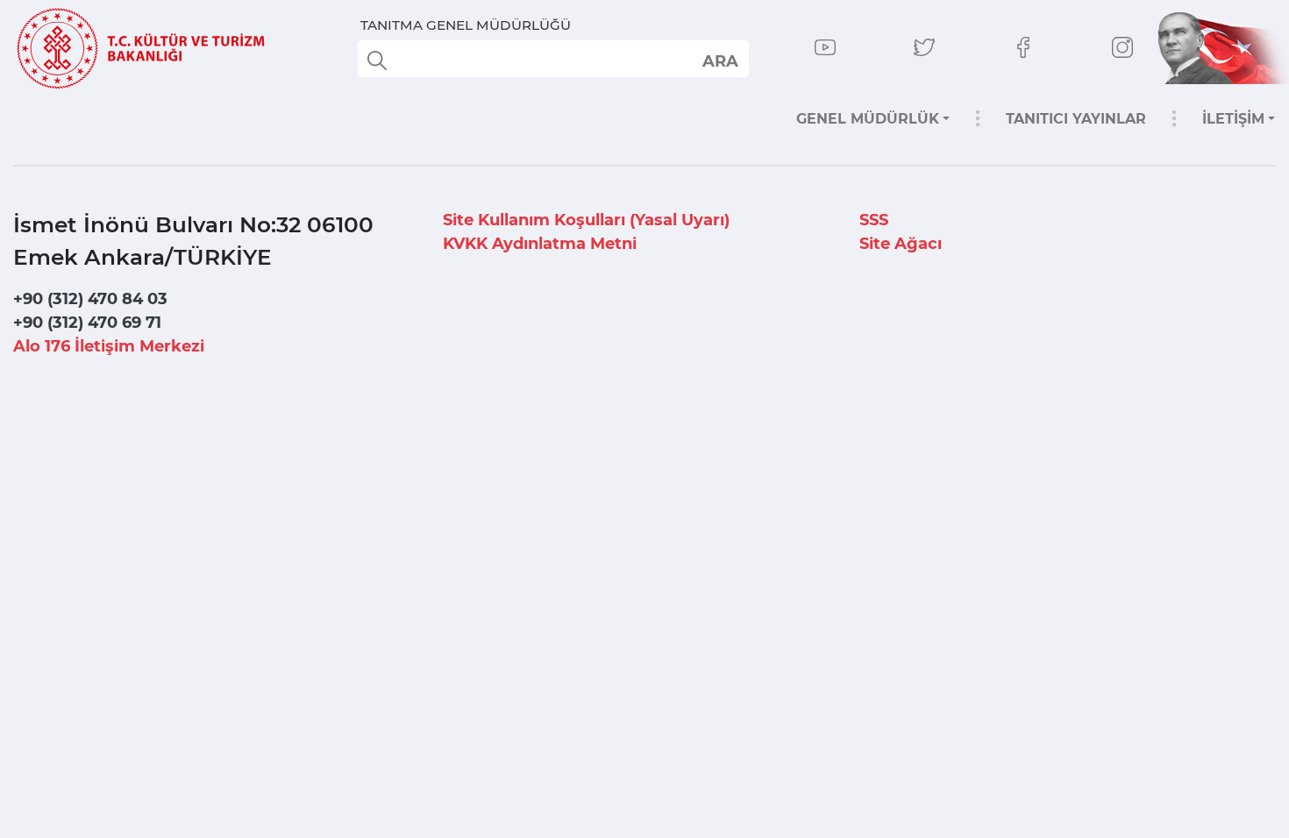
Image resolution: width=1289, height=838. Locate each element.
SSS (873, 220)
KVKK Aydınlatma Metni (540, 243)
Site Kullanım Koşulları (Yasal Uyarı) (586, 220)
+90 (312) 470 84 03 (90, 299)
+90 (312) (87, 322)
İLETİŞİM (1233, 118)
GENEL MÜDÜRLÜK (867, 118)
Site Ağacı (900, 243)
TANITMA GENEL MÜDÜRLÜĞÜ (465, 25)
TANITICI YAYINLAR (1076, 118)
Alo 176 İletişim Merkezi (108, 346)
